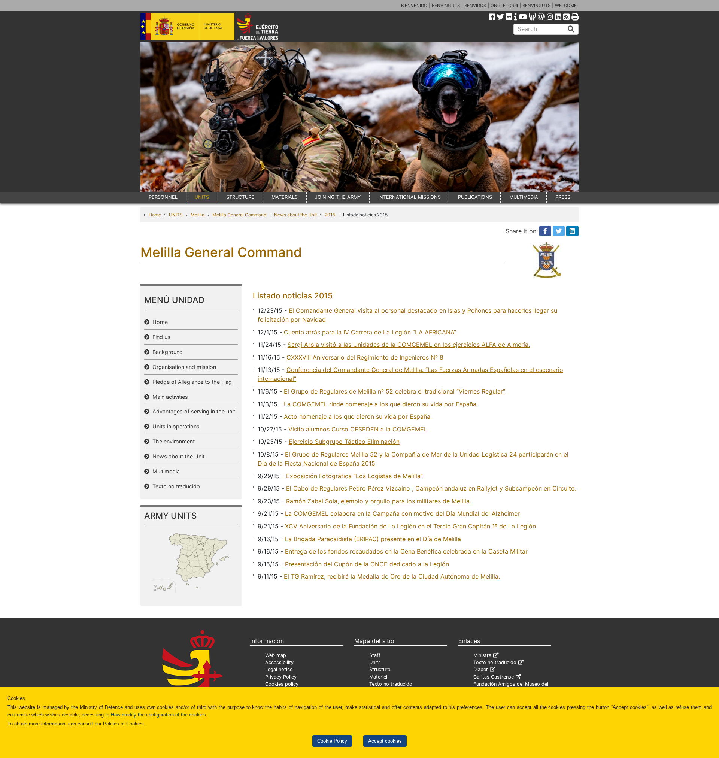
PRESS (562, 197)
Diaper (480, 669)
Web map (275, 655)
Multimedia (164, 471)
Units (375, 662)
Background (166, 352)
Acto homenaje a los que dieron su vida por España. (358, 416)
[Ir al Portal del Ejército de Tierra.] (266, 26)
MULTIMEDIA (523, 197)
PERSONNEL (163, 197)
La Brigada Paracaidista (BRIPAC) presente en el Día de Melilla (373, 539)
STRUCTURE (240, 197)
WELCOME (566, 5)
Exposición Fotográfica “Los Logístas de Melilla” (354, 476)
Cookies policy (281, 684)
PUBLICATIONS (475, 197)
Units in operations (174, 426)
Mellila (197, 215)
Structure (379, 669)
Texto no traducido (174, 486)
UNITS (202, 197)
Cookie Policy (332, 741)
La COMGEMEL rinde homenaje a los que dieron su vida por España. (381, 404)
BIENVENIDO (414, 5)
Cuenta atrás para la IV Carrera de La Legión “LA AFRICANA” (370, 332)
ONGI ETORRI (504, 5)
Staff (374, 655)
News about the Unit (295, 215)
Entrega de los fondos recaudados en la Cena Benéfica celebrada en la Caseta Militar (406, 551)
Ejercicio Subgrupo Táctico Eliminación (344, 441)
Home (155, 215)
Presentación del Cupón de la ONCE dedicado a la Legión (367, 564)
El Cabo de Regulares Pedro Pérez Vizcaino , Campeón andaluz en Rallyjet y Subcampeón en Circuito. (431, 488)
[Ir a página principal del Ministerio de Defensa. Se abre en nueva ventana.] (187, 26)
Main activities (168, 397)
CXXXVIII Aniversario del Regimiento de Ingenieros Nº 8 (364, 357)
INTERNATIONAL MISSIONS (409, 197)
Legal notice (278, 669)
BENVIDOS (475, 5)
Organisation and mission (182, 367)
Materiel (378, 677)
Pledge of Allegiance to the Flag (190, 382)
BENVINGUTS (446, 5)
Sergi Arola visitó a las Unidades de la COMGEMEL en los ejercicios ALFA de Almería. (409, 344)
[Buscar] (571, 29)
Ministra (482, 655)
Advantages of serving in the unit (192, 411)
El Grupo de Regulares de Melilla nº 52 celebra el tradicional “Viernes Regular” (394, 391)
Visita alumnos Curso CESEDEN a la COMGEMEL (357, 429)
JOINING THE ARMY (338, 197)
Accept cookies (385, 741)
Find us (159, 337)
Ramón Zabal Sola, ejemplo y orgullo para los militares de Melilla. (378, 501)
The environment (172, 441)
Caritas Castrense (493, 677)
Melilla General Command (239, 215)
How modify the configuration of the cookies (158, 715)
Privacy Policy (281, 677)
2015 (330, 215)
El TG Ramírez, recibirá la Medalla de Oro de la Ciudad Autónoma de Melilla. (392, 576)
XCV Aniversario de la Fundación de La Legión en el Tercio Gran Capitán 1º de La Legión (410, 526)
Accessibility (279, 662)
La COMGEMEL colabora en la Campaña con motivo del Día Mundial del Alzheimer (402, 513)
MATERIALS (284, 197)
